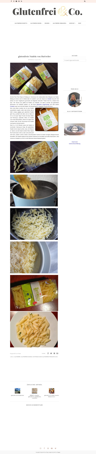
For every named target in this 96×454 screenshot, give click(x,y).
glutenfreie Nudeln (26, 356)
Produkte (12, 106)
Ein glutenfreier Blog (44, 452)
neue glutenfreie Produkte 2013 (48, 356)
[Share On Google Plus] (57, 353)
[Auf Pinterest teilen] (54, 353)
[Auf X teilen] (51, 353)
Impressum (75, 142)
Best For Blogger (57, 452)
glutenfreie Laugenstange (43, 104)
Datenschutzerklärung (74, 143)
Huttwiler (49, 98)
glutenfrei (17, 356)
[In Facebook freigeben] (48, 353)
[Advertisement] (48, 40)
